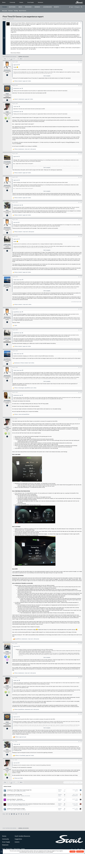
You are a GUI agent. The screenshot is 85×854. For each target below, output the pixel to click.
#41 (81, 62)
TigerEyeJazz (9, 805)
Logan (5, 18)
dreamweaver (75, 795)
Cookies (23, 848)
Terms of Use (17, 848)
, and (21, 414)
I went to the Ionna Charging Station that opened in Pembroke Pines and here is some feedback (31, 804)
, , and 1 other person (25, 149)
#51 (81, 330)
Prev (5, 58)
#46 (81, 202)
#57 (81, 677)
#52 (81, 351)
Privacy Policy (9, 848)
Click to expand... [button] (47, 75)
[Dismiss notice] (80, 23)
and (18, 778)
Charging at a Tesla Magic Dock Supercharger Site (19, 790)
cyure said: (15, 222)
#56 (81, 643)
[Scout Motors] (79, 2)
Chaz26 (76, 809)
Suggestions (18, 839)
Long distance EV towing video (14, 794)
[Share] (79, 62)
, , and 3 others (22, 81)
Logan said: (15, 64)
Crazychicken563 (10, 795)
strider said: (15, 680)
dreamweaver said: (17, 88)
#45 (81, 177)
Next (21, 58)
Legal (3, 848)
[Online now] (7, 208)
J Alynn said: (16, 106)
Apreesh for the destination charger (16, 808)
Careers (21, 2)
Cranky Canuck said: (17, 279)
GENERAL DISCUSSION (20, 791)
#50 (81, 309)
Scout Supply (30, 2)
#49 (81, 276)
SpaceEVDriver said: (17, 311)
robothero (76, 805)
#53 (81, 367)
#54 (81, 392)
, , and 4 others (22, 172)
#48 (81, 236)
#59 (81, 741)
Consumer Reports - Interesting (14, 799)
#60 (81, 760)
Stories (3, 2)
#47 (81, 219)
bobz (8, 800)
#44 (81, 153)
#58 (81, 714)
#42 (81, 85)
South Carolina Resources (22, 836)
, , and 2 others (23, 99)
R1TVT (8, 791)
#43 (81, 103)
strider (76, 800)
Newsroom (40, 2)
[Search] (81, 7)
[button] (17, 7)
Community (12, 2)
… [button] (16, 58)
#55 (81, 419)
